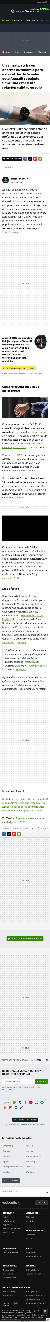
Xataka (6, 1217)
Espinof (29, 1238)
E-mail (40, 159)
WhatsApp (14, 1102)
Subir (39, 1202)
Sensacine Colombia (35, 1299)
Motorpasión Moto (34, 1256)
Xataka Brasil (8, 1295)
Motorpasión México (35, 1303)
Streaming (8, 1145)
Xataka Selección (25, 11)
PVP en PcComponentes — (19, 368)
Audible (21, 642)
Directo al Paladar (11, 1252)
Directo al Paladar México (11, 1304)
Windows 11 (31, 1171)
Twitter (30, 159)
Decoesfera (8, 1273)
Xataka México (9, 1291)
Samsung (30, 1161)
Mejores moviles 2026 (32, 1060)
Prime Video (28, 615)
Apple (5, 1161)
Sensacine (30, 1234)
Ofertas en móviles (12, 20)
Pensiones (28, 52)
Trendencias (8, 1270)
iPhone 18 (42, 52)
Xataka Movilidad (33, 1156)
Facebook (25, 159)
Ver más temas (11, 1180)
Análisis (29, 1145)
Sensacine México (34, 1295)
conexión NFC (10, 578)
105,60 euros (10, 232)
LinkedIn (16, 1107)
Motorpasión (31, 1252)
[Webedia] (43, 2)
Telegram (28, 661)
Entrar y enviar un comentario (26, 938)
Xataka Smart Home (11, 1228)
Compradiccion (9, 1277)
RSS (5, 1107)
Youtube (31, 1102)
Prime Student (23, 627)
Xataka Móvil (8, 1221)
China (8, 52)
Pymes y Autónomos (35, 1273)
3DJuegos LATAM (33, 1291)
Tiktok (21, 1107)
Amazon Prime (27, 596)
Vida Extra (30, 1221)
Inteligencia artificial (12, 1166)
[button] (20, 178)
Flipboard (35, 159)
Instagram (36, 1102)
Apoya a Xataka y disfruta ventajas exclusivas (25, 1125)
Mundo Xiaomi (9, 1232)
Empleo (6, 1171)
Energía (6, 1156)
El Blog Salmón (32, 1270)
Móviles (29, 1151)
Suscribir (41, 1081)
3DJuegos (30, 1217)
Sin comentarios (13, 158)
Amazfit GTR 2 (13, 455)
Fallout (17, 52)
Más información (9, 1319)
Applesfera (7, 1224)
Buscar (46, 1191)
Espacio (6, 1151)
